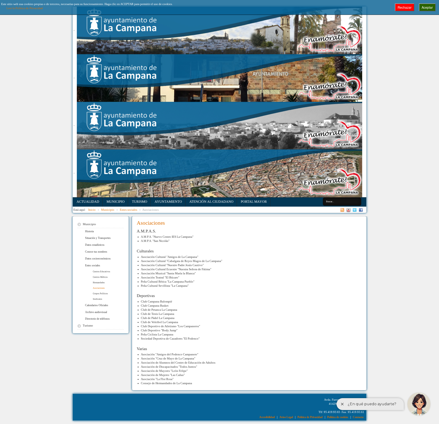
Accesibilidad (267, 417)
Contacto (358, 417)
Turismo (139, 201)
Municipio (116, 201)
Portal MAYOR (254, 201)
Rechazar (405, 7)
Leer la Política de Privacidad (24, 8)
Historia (89, 231)
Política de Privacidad (310, 417)
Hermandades (99, 282)
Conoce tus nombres (96, 251)
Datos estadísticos (94, 244)
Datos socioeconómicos (98, 258)
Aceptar (427, 7)
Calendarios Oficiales (96, 305)
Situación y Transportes (98, 238)
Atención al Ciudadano (211, 201)
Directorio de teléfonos (97, 318)
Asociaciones (99, 288)
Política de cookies (337, 417)
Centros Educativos (101, 271)
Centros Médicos (100, 277)
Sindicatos (97, 299)
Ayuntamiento (168, 201)
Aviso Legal (286, 417)
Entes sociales (92, 265)
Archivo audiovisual (96, 312)
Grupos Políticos (100, 293)
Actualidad (88, 201)
